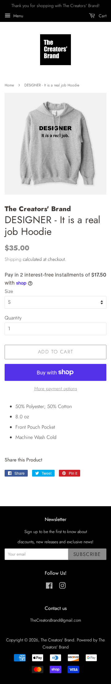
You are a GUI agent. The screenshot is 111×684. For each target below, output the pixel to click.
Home (9, 85)
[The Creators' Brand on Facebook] (49, 587)
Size (9, 291)
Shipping (13, 259)
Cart (101, 16)
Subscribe (87, 554)
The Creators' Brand (57, 640)
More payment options (55, 388)
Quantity (13, 317)
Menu (17, 16)
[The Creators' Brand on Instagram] (62, 587)
